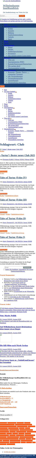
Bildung (11, 33)
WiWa (29, 442)
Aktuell (2, 214)
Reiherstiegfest (29, 435)
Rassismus (20, 435)
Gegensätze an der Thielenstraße (19, 297)
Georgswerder (14, 430)
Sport (10, 39)
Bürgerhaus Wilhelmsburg (8, 426)
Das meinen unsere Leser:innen (19, 56)
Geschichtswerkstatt (26, 430)
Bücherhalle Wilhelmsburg (23, 424)
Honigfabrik (4, 431)
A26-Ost (3, 423)
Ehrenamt (4, 428)
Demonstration (22, 426)
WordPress (16, 457)
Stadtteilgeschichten (15, 51)
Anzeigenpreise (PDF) (16, 62)
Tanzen (22, 439)
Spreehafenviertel (13, 437)
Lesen (15, 433)
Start (5, 24)
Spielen (3, 437)
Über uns (7, 58)
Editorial (31, 426)
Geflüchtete (4, 430)
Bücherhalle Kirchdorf (7, 424)
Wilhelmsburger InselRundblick (11, 6)
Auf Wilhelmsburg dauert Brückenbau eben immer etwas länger (18, 280)
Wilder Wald (4, 442)
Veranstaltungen (10, 70)
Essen (22, 428)
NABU (28, 433)
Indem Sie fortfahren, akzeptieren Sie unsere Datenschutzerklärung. (19, 270)
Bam (24, 457)
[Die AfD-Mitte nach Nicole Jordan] (6, 341)
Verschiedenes (9, 45)
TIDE (28, 439)
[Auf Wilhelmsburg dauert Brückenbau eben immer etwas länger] (18, 323)
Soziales (11, 31)
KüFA (9, 433)
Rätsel (10, 47)
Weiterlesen (3, 171)
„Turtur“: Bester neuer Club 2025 (17, 155)
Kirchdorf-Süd (21, 431)
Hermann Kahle (8, 159)
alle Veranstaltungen (15, 76)
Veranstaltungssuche (15, 78)
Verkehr (11, 37)
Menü (2, 86)
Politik (10, 29)
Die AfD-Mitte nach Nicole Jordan (23, 286)
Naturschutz (4, 435)
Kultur (6, 43)
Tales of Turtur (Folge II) (13, 218)
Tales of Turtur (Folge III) (13, 199)
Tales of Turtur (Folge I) (12, 237)
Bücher (10, 49)
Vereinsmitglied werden (16, 68)
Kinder (13, 431)
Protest (12, 435)
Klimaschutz (31, 431)
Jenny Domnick (8, 182)
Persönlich (12, 54)
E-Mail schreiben (6, 388)
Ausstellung (11, 423)
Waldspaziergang (27, 440)
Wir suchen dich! (14, 66)
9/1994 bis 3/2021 (9, 452)
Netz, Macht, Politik (8, 316)
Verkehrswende (15, 440)
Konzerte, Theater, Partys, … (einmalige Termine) (18, 73)
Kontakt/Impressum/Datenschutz (20, 64)
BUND (27, 423)
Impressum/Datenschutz (8, 407)
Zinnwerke (11, 444)
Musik (21, 433)
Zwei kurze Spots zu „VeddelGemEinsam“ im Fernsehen (15, 283)
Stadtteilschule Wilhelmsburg (9, 439)
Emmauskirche (13, 428)
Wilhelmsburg (15, 442)
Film (27, 428)
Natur (6, 41)
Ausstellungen (13, 81)
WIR (23, 442)
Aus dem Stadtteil (10, 26)
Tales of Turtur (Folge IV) (13, 177)
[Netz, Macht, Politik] (18, 312)
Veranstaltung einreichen (17, 83)
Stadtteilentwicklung (15, 35)
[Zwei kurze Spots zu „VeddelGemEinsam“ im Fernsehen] (18, 356)
